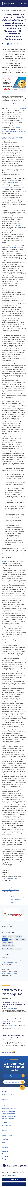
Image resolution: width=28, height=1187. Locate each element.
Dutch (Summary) (7, 942)
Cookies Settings (14, 1179)
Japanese (18, 949)
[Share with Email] (18, 44)
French (11, 939)
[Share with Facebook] (14, 44)
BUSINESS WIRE (12, 1008)
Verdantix (18, 225)
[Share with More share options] (25, 44)
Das (3, 246)
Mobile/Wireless (16, 899)
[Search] (21, 3)
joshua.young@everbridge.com (10, 890)
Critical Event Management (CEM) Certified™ (14, 131)
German (4, 939)
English (4, 936)
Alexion (22, 191)
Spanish (10, 936)
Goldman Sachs (13, 182)
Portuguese (18, 936)
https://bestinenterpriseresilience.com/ (13, 554)
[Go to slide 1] (13, 104)
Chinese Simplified (8, 949)
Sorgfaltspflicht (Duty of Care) (10, 199)
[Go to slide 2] (15, 104)
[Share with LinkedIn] (8, 44)
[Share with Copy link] (21, 44)
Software (14, 897)
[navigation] (24, 3)
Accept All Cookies (14, 1184)
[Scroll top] (22, 1087)
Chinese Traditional (8, 945)
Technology (21, 897)
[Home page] (8, 3)
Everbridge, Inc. (10, 111)
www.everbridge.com (16, 636)
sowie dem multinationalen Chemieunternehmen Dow (14, 187)
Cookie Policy (13, 1175)
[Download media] (25, 98)
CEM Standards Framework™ (16, 247)
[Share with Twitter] (11, 44)
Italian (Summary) (20, 939)
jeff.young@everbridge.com (9, 878)
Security (13, 902)
